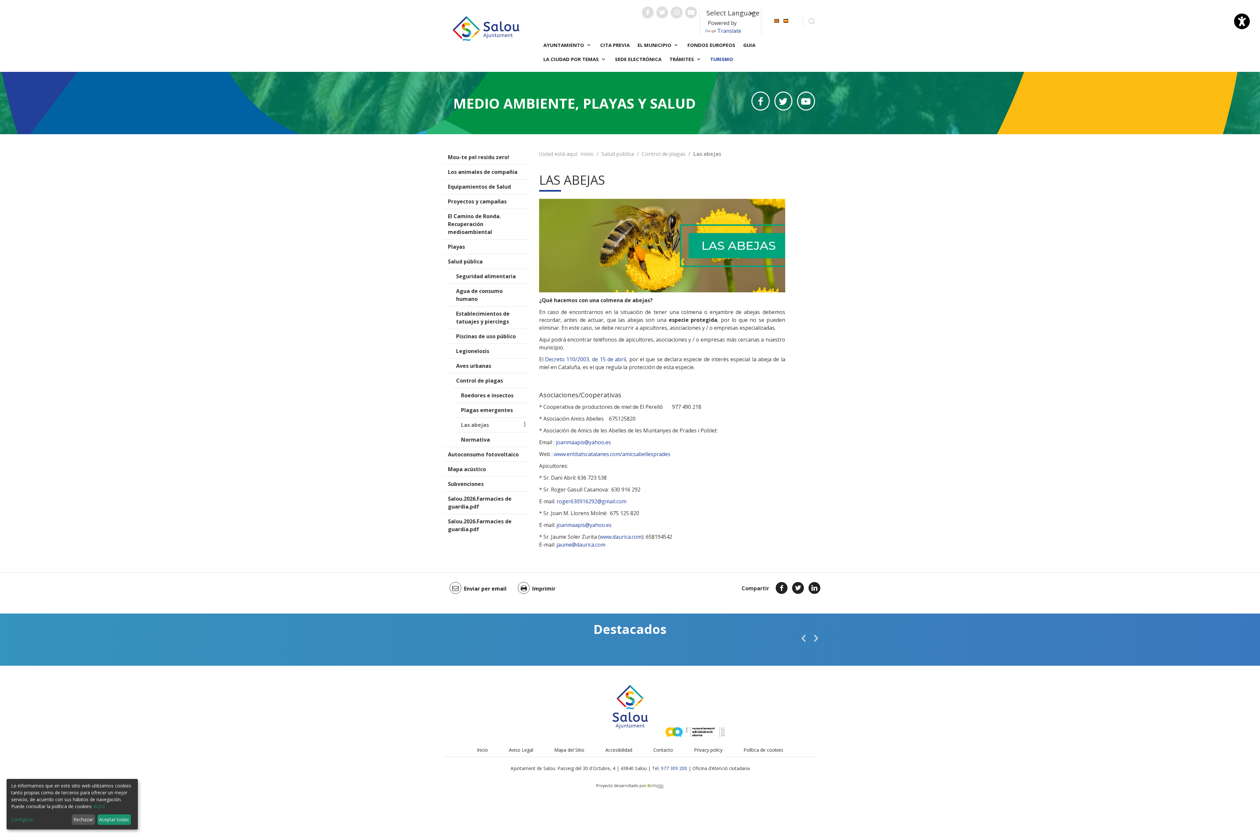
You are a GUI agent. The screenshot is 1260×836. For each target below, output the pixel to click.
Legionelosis (472, 351)
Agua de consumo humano (479, 295)
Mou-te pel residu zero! (478, 157)
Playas (456, 246)
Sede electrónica (638, 59)
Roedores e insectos (487, 395)
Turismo (721, 59)
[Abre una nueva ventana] (648, 12)
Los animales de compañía (482, 172)
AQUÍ (99, 806)
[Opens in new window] (760, 101)
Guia (749, 45)
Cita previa (615, 45)
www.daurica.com (621, 536)
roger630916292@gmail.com (591, 501)
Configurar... (23, 819)
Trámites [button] (682, 59)
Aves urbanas (473, 365)
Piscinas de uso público (486, 336)
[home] (486, 27)
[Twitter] (798, 588)
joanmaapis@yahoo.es (583, 442)
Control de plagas (479, 380)
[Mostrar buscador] (812, 20)
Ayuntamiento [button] (564, 45)
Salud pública (465, 261)
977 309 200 (674, 768)
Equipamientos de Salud (479, 186)
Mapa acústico (467, 469)
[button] (803, 638)
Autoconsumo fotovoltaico (483, 454)
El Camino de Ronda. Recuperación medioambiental (474, 224)
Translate (729, 30)
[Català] (776, 20)
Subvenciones (466, 484)
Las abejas (475, 424)
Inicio (587, 153)
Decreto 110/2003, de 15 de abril (585, 359)
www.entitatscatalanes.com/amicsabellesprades (612, 454)
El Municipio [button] (655, 45)
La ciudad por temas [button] (571, 59)
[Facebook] (782, 588)
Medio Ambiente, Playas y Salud (574, 103)
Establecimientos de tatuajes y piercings (483, 317)
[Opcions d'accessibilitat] (1242, 21)
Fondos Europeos (711, 45)
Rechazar (83, 819)
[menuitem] (777, 20)
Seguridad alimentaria (486, 276)
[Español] (786, 20)
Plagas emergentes (487, 410)
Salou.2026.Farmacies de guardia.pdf (480, 502)
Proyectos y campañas (477, 201)
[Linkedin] (814, 588)
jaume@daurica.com (580, 544)
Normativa (475, 439)
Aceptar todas (114, 819)
